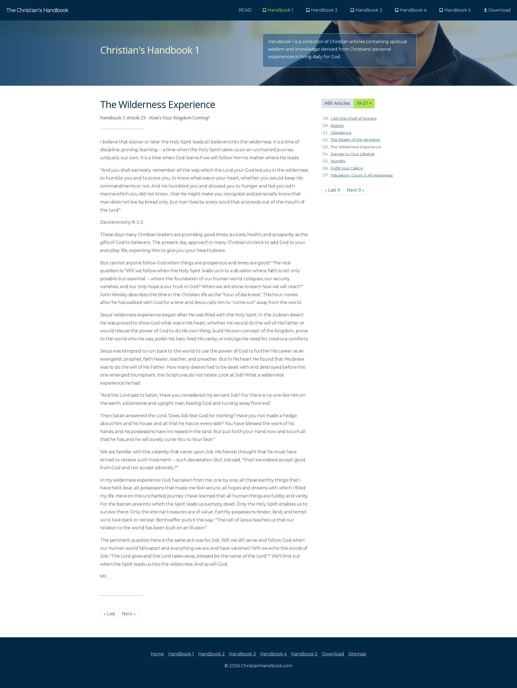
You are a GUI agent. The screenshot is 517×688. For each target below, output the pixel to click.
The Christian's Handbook (37, 10)
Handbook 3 (242, 653)
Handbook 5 (304, 653)
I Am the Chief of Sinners (353, 118)
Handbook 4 (273, 653)
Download (499, 10)
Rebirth (337, 125)
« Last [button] (109, 613)
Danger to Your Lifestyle (353, 154)
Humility (338, 161)
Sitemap (357, 653)
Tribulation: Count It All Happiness (362, 175)
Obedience (341, 132)
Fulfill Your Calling (347, 168)
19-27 (362, 103)
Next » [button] (128, 613)
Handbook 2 (211, 653)
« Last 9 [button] (332, 190)
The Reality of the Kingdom (355, 139)
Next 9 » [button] (355, 190)
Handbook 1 (181, 653)
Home (157, 653)
